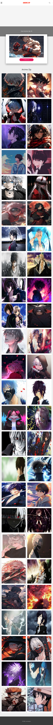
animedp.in (28, 721)
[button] (1, 2)
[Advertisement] (26, 16)
